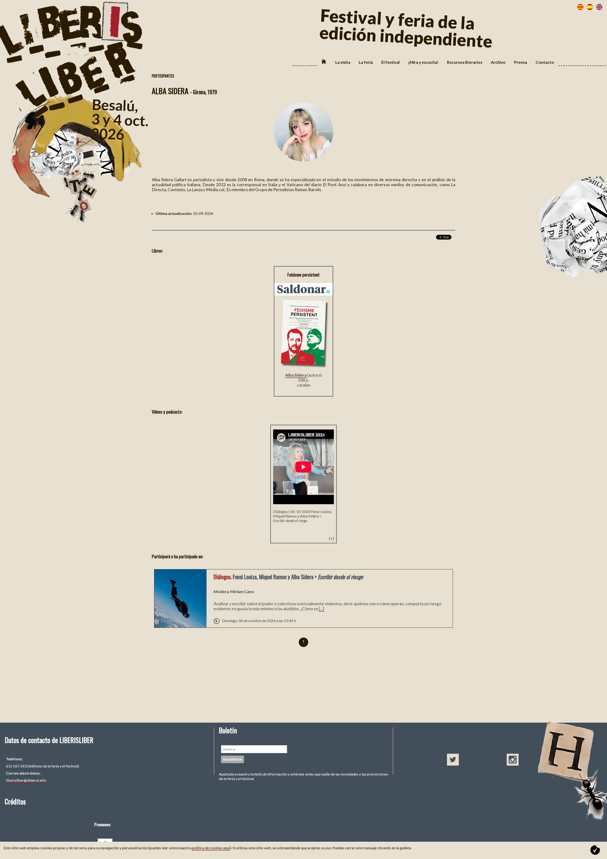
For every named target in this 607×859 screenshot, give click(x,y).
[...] (321, 608)
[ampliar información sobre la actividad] (180, 626)
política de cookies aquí (211, 847)
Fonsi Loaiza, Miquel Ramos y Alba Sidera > (302, 516)
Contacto (545, 62)
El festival (390, 62)
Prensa (520, 62)
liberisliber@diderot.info (26, 780)
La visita (342, 62)
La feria (366, 62)
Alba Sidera (296, 375)
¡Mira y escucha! (423, 62)
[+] (331, 538)
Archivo (498, 62)
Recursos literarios (464, 62)
